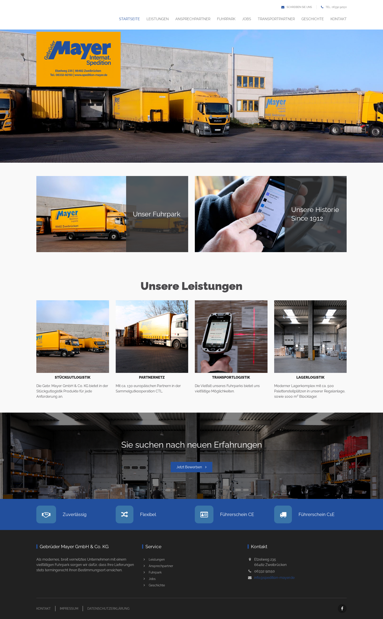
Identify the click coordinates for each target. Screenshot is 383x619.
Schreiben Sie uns (299, 7)
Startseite (129, 19)
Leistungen (158, 19)
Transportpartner (276, 19)
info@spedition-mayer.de (274, 577)
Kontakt (338, 19)
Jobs (246, 19)
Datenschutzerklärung (108, 608)
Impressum (69, 608)
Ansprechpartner (192, 19)
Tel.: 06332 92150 (336, 7)
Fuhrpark (226, 19)
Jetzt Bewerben (189, 467)
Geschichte (312, 19)
